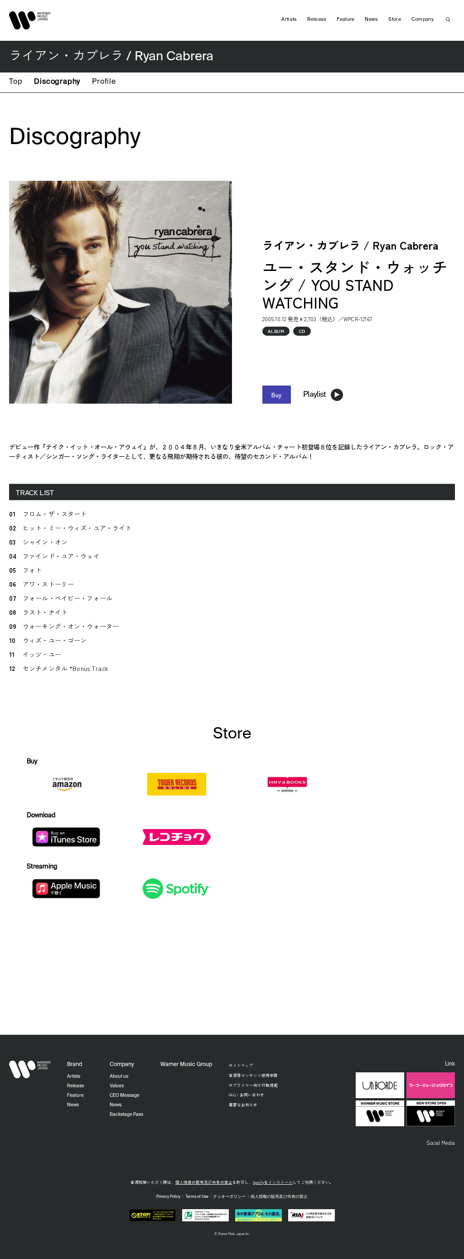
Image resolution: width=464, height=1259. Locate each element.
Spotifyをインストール (273, 1182)
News (371, 19)
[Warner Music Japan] (30, 1069)
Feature (345, 19)
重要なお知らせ (243, 1104)
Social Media (440, 1142)
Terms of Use (196, 1197)
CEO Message (125, 1095)
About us (119, 1076)
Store (394, 19)
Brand (74, 1064)
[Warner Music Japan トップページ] (30, 20)
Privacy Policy (168, 1197)
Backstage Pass (126, 1114)
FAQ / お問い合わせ (246, 1094)
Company (422, 19)
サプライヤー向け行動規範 (253, 1085)
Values (117, 1086)
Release (316, 19)
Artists (289, 19)
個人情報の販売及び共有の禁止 (203, 1182)
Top (15, 82)
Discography (57, 82)
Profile (104, 82)
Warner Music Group (186, 1064)
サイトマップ (241, 1065)
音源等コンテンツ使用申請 (253, 1075)
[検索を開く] (448, 19)
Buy (276, 394)
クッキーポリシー (229, 1197)
